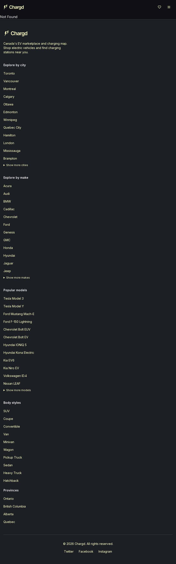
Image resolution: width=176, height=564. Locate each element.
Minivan (8, 442)
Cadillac (9, 209)
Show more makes (18, 277)
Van (6, 434)
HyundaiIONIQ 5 (15, 345)
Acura (7, 186)
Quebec (9, 522)
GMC (6, 240)
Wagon (8, 449)
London (8, 143)
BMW (7, 201)
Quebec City (12, 127)
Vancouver (11, 81)
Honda (8, 248)
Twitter (69, 551)
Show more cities (17, 165)
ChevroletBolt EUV (16, 329)
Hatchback (11, 480)
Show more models (18, 390)
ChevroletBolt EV (15, 337)
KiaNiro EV (11, 368)
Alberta (8, 514)
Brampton (10, 158)
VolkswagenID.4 (15, 376)
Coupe (8, 419)
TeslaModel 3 (13, 298)
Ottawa (8, 104)
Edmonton (10, 112)
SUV (6, 411)
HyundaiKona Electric (18, 352)
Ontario (8, 498)
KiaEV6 (8, 360)
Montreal (9, 89)
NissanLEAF (11, 383)
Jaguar (8, 263)
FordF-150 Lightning (17, 321)
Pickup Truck (12, 457)
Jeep (7, 271)
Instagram (105, 551)
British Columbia (14, 506)
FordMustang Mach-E (18, 314)
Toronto (9, 73)
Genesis (9, 232)
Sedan (8, 465)
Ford (6, 224)
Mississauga (11, 150)
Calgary (8, 96)
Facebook (86, 551)
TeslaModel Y (13, 306)
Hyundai (9, 255)
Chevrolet (10, 217)
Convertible (11, 426)
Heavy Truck (12, 473)
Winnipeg (10, 120)
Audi (6, 193)
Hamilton (9, 135)
